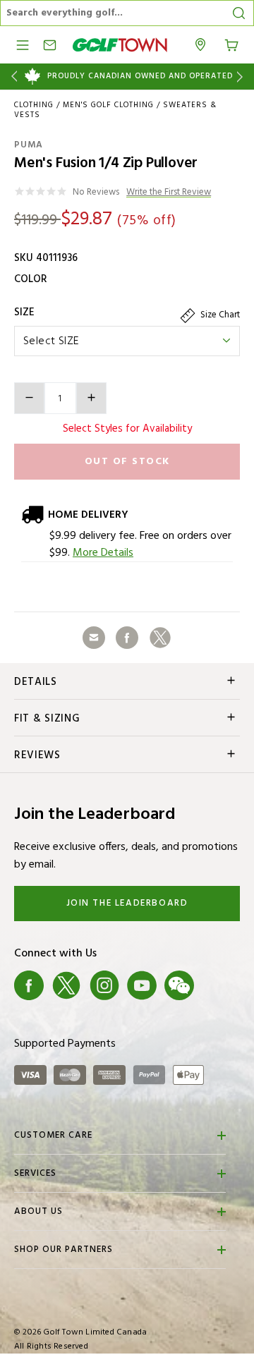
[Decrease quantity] (29, 398)
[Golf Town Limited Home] (120, 44)
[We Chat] (179, 986)
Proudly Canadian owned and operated (140, 76)
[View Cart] (231, 44)
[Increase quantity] (91, 398)
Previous (12, 77)
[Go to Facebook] (29, 986)
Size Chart (219, 315)
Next (242, 77)
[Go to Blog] (217, 986)
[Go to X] (66, 986)
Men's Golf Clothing (108, 105)
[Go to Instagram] (104, 986)
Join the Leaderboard (127, 903)
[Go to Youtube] (142, 986)
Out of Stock (127, 462)
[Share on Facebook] (127, 637)
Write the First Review (168, 192)
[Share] (94, 637)
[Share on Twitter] (160, 637)
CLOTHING (34, 105)
